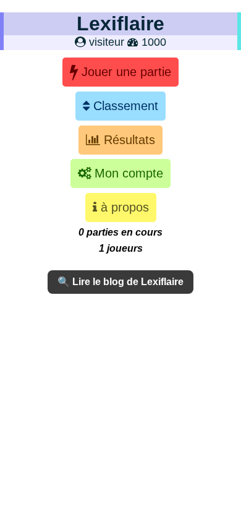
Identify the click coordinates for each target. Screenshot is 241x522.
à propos (123, 207)
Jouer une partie (124, 72)
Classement (124, 106)
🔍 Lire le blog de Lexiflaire (120, 281)
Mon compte (127, 173)
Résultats (127, 140)
